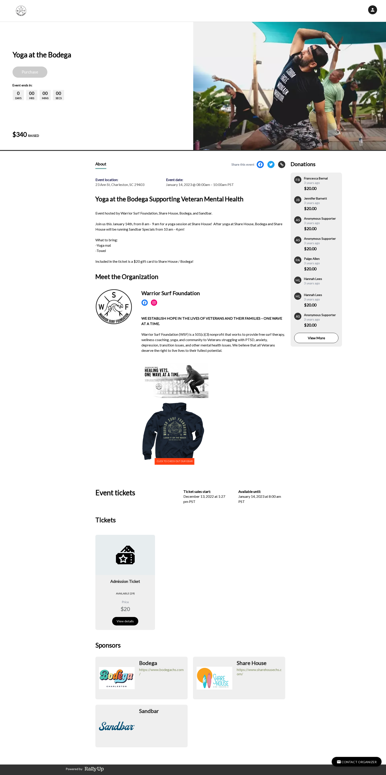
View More (316, 338)
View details (125, 621)
